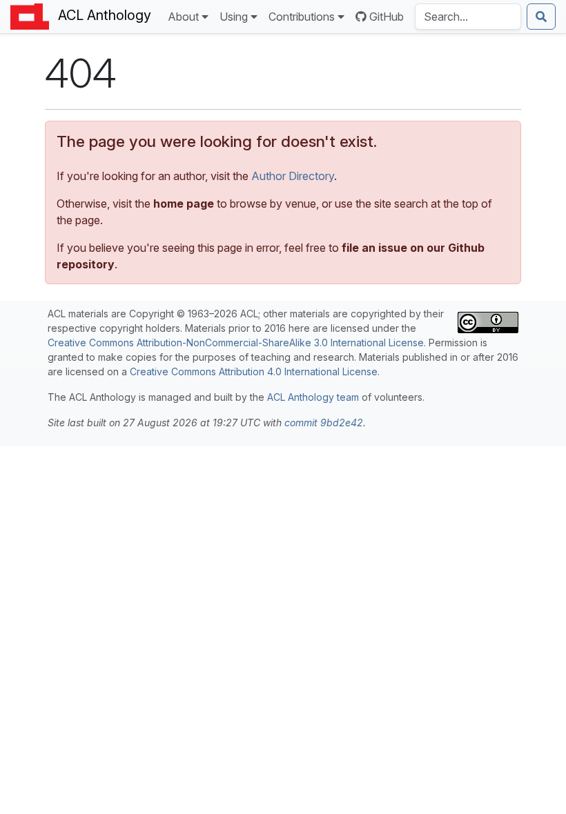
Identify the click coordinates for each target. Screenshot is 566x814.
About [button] (183, 16)
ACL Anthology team (313, 397)
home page (183, 203)
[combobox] (468, 16)
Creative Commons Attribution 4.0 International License (254, 371)
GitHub (386, 16)
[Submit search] (541, 16)
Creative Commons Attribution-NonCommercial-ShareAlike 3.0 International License (236, 342)
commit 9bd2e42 (323, 422)
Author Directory (292, 176)
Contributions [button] (302, 16)
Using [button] (233, 16)
